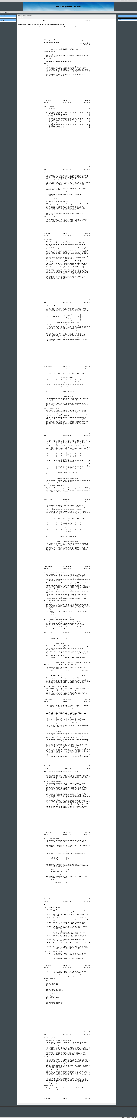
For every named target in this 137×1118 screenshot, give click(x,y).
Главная (19, 17)
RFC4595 (23, 17)
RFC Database (68, 8)
